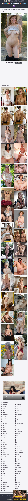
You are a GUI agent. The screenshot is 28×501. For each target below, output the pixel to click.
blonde (4, 431)
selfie (17, 461)
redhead (18, 457)
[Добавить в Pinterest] (16, 3)
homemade (19, 410)
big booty (5, 423)
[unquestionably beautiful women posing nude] (20, 323)
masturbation (19, 423)
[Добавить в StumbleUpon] (20, 3)
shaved (18, 463)
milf (17, 425)
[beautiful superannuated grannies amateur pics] (20, 249)
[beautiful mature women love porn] (20, 115)
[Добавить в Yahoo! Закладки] (14, 6)
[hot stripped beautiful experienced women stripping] (7, 350)
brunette (4, 440)
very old (18, 484)
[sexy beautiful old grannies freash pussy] (7, 250)
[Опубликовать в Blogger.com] (3, 3)
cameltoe (5, 446)
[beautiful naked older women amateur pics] (7, 175)
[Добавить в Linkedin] (11, 3)
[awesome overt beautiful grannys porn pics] (20, 347)
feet (3, 473)
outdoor (18, 438)
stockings (18, 471)
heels (17, 408)
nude (17, 429)
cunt (3, 461)
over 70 (18, 446)
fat (3, 471)
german (4, 478)
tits (17, 475)
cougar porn (5, 454)
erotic (4, 469)
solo (17, 469)
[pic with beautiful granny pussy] (7, 213)
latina (17, 416)
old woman (19, 431)
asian (4, 406)
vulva (17, 486)
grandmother (5, 486)
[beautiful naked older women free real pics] (20, 235)
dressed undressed (7, 465)
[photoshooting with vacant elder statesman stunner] (20, 96)
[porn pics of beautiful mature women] (7, 232)
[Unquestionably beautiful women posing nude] (14, 37)
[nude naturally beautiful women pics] (20, 302)
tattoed (18, 473)
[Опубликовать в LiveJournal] (14, 3)
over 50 (18, 442)
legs (17, 419)
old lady (18, 433)
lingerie (18, 421)
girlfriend (4, 482)
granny (4, 488)
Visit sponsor (18, 62)
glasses (4, 484)
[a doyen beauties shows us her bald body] (7, 153)
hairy (3, 490)
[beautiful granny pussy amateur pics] (20, 284)
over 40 (18, 440)
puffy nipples (19, 452)
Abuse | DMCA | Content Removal (10, 495)
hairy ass (18, 404)
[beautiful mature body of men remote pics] (20, 169)
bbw (3, 412)
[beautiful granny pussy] (7, 134)
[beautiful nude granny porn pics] (7, 301)
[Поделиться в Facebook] (5, 3)
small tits (18, 467)
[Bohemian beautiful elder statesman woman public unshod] (7, 96)
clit (3, 450)
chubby (4, 448)
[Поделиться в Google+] (9, 3)
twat (17, 478)
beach (4, 416)
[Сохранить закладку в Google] (7, 3)
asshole (4, 410)
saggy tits (18, 459)
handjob (18, 406)
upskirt (18, 480)
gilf (3, 480)
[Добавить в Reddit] (18, 3)
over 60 (18, 444)
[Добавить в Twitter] (25, 3)
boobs (4, 435)
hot (17, 412)
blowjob (4, 433)
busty (4, 442)
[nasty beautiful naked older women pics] (7, 266)
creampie (5, 459)
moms (17, 427)
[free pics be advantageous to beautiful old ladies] (7, 317)
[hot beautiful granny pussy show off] (20, 182)
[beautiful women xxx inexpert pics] (20, 200)
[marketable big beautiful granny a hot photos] (7, 196)
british (4, 438)
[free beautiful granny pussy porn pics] (20, 266)
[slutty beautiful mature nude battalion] (7, 367)
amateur (4, 404)
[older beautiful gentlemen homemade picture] (7, 332)
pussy (17, 454)
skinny (18, 465)
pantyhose (19, 450)
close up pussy (6, 452)
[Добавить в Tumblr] (23, 3)
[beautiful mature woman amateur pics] (20, 133)
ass (3, 408)
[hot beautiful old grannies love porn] (20, 219)
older (17, 435)
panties (18, 448)
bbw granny (5, 414)
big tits (4, 425)
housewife (19, 414)
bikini (4, 427)
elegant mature (6, 467)
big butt (4, 444)
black (4, 429)
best (3, 421)
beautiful (4, 419)
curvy (4, 463)
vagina (18, 482)
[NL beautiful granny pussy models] (20, 153)
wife (17, 488)
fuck (3, 475)
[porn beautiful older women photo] (7, 282)
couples (4, 457)
